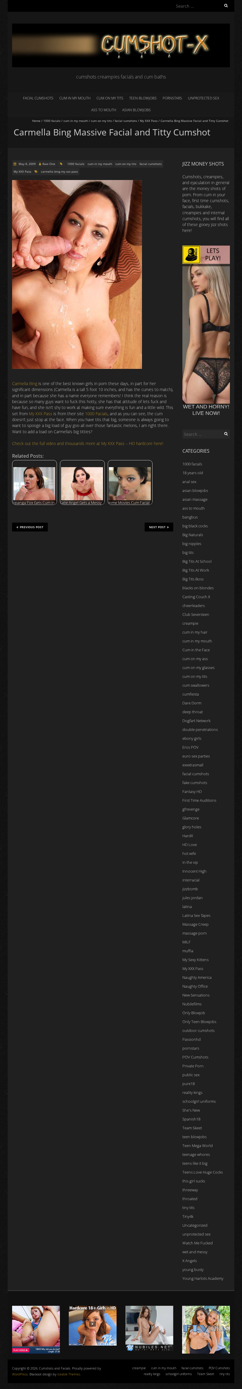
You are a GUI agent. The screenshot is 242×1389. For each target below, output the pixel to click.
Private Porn (193, 1066)
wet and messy (194, 1251)
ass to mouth (103, 109)
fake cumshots (194, 782)
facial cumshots (38, 98)
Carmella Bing (24, 383)
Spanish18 (191, 1119)
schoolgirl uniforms (199, 1101)
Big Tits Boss (193, 579)
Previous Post (31, 527)
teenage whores (196, 1154)
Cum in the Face (196, 649)
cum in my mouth (75, 98)
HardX (187, 835)
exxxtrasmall (192, 765)
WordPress (20, 1374)
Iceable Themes (68, 1374)
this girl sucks (193, 1181)
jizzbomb (190, 888)
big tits (188, 552)
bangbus (190, 517)
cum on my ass (195, 658)
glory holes (191, 827)
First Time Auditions (199, 800)
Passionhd (191, 1039)
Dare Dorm (191, 703)
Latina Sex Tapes (196, 915)
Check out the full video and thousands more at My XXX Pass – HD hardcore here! (87, 443)
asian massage (194, 499)
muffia (187, 950)
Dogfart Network (196, 720)
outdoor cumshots (198, 1030)
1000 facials (51, 121)
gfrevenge (191, 809)
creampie (190, 623)
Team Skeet (192, 1127)
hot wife (189, 853)
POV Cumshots (195, 1057)
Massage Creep (195, 924)
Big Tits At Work (195, 570)
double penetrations (200, 729)
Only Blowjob (193, 1012)
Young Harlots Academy (202, 1278)
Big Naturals (192, 534)
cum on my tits (110, 98)
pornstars (172, 98)
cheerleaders (193, 605)
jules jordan (192, 897)
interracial (191, 880)
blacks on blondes (198, 587)
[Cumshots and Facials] (121, 26)
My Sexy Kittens (195, 959)
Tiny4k (187, 1216)
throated (189, 1198)
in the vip (190, 862)
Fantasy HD (192, 791)
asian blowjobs (136, 109)
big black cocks (195, 526)
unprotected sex (203, 98)
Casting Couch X (196, 596)
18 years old (192, 472)
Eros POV (190, 747)
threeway (190, 1189)
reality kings (192, 1092)
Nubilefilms (192, 1004)
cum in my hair (194, 632)
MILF (186, 942)
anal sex (189, 481)
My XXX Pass (149, 121)
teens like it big (194, 1163)
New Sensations (196, 995)
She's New (191, 1110)
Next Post (157, 527)
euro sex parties (196, 756)
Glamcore (190, 818)
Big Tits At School (197, 561)
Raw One (48, 164)
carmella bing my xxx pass (59, 171)
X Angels (189, 1260)
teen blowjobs (143, 98)
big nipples (191, 543)
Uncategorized (194, 1225)
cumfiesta (190, 694)
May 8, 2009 (27, 164)
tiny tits (188, 1207)
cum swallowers (195, 685)
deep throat (192, 711)
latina (187, 906)
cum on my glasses (198, 667)
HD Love (189, 844)
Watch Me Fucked (197, 1243)
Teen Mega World (197, 1145)
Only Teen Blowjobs (199, 1021)
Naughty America (197, 977)
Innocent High (194, 871)
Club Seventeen (195, 614)
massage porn (194, 933)
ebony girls (191, 738)
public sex (191, 1074)
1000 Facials (96, 413)
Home (36, 121)
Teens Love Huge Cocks (202, 1172)
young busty (193, 1269)
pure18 (188, 1083)
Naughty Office (195, 986)
